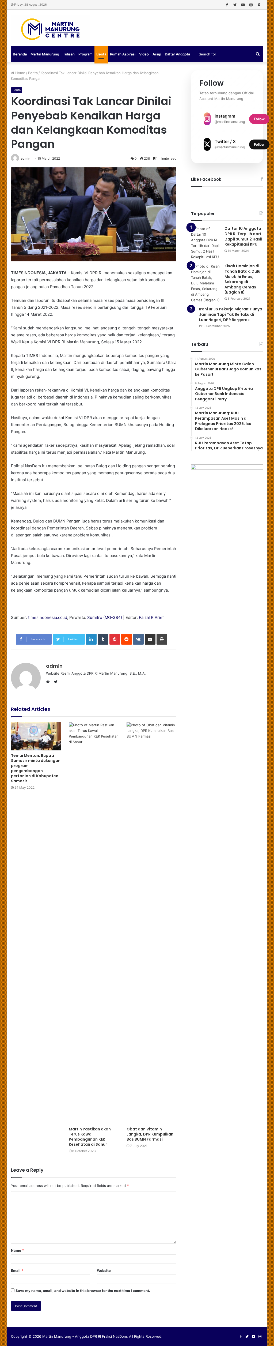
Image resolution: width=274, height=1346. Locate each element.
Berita (101, 54)
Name (17, 1250)
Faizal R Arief (151, 617)
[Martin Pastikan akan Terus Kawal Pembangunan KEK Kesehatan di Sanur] (94, 923)
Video (144, 54)
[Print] (162, 639)
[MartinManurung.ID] (50, 29)
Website (104, 1270)
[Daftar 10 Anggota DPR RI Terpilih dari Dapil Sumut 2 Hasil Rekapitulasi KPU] (205, 243)
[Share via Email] (150, 639)
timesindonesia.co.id (47, 617)
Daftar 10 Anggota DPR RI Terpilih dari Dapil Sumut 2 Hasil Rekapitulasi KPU (243, 236)
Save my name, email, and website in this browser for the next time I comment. (83, 1290)
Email (17, 1270)
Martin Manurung (45, 54)
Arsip (157, 54)
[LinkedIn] (91, 639)
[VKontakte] (138, 639)
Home (19, 73)
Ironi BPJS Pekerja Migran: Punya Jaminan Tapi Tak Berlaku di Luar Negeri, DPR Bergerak (230, 314)
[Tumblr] (103, 639)
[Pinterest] (114, 639)
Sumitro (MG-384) (104, 617)
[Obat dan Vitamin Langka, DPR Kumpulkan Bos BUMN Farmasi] (151, 923)
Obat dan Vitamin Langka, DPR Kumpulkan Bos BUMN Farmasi (150, 1134)
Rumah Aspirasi (122, 54)
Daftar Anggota (177, 54)
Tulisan (69, 54)
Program (85, 54)
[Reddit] (126, 639)
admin (25, 158)
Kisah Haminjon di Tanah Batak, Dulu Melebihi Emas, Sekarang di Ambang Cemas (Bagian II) (242, 279)
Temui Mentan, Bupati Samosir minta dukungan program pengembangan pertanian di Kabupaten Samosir (35, 768)
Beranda (20, 54)
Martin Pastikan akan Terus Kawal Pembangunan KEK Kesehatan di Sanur (90, 1136)
